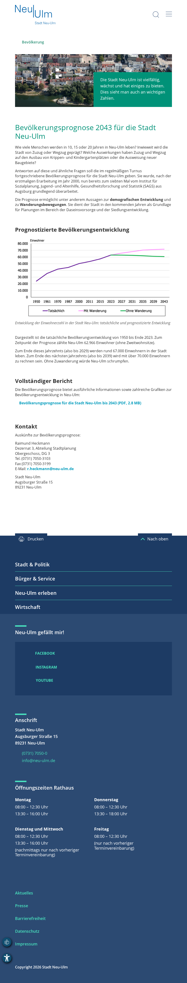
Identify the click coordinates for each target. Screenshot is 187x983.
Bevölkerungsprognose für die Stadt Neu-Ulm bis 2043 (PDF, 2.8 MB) (80, 402)
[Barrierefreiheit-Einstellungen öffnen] (6, 958)
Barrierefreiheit (30, 918)
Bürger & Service (35, 578)
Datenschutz (27, 931)
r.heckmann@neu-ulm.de (50, 468)
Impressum (26, 944)
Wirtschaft (27, 606)
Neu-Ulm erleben (36, 592)
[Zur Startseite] (35, 15)
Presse (21, 905)
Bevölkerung (33, 42)
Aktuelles (24, 893)
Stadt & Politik (32, 564)
